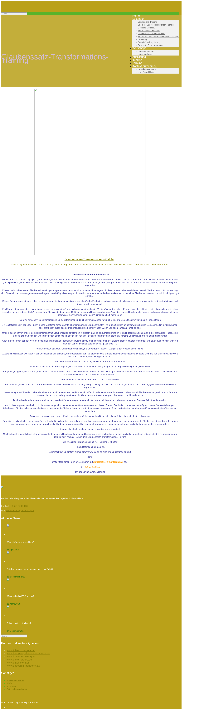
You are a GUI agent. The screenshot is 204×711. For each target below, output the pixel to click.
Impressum (12, 686)
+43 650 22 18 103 (18, 506)
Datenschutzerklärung (17, 689)
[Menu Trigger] (191, 10)
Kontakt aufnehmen (15, 680)
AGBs (9, 683)
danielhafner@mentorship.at (108, 462)
